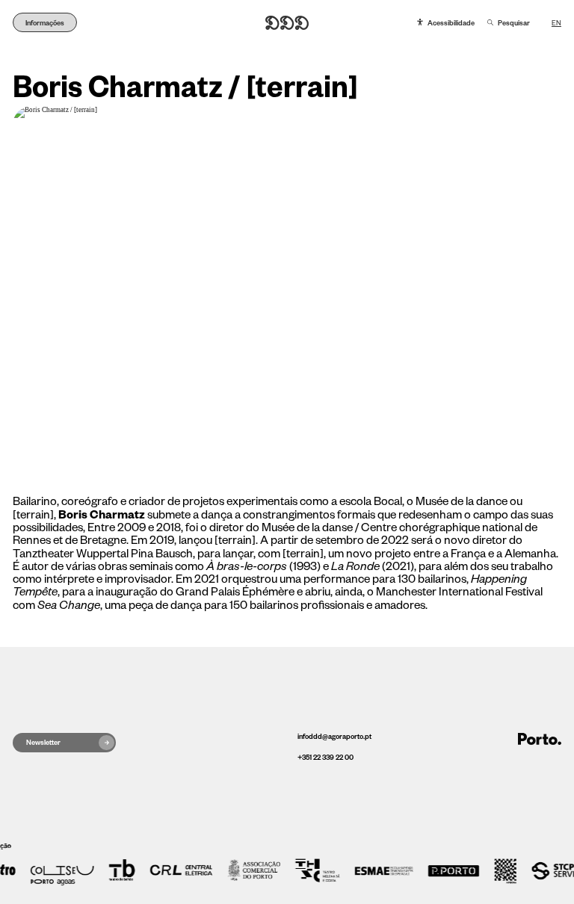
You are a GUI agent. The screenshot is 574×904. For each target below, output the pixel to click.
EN (556, 22)
